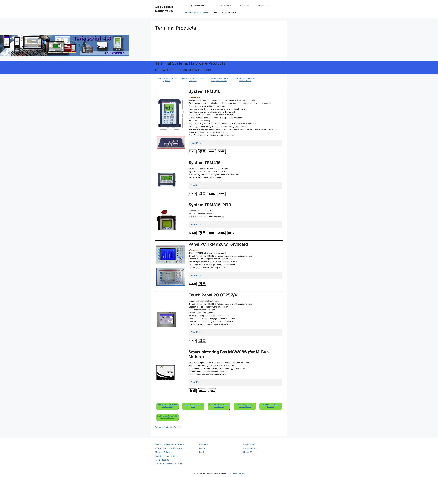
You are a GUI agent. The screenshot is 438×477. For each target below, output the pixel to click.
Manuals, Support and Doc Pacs (193, 406)
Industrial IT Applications (225, 6)
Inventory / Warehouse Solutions (198, 6)
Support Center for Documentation (245, 406)
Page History (249, 444)
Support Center (250, 448)
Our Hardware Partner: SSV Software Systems (167, 417)
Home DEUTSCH (229, 12)
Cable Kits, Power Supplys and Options (219, 406)
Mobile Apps (245, 6)
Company (203, 444)
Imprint (202, 452)
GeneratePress (238, 473)
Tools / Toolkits (162, 460)
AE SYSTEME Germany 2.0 (164, 9)
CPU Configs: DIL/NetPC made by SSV (167, 406)
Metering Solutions (262, 6)
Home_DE (247, 452)
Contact (202, 448)
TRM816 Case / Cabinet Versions (271, 406)
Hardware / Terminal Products (197, 12)
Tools (215, 12)
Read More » (196, 143)
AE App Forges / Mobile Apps (168, 448)
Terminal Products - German (168, 427)
